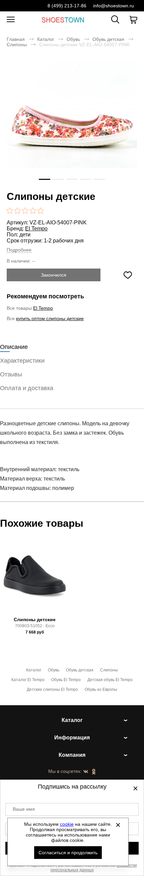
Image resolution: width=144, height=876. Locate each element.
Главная (16, 39)
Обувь (73, 39)
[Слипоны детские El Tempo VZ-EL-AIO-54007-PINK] (72, 125)
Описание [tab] (14, 347)
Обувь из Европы (101, 689)
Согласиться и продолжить (68, 852)
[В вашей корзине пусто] (133, 20)
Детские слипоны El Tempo (52, 689)
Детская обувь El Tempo (110, 679)
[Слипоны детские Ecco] (35, 579)
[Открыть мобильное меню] (11, 20)
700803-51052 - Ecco (35, 626)
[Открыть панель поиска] (115, 19)
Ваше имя (24, 809)
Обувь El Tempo (66, 679)
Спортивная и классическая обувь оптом (63, 19)
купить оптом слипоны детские (50, 318)
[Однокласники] (93, 772)
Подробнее (19, 249)
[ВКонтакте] (85, 772)
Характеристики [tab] (22, 360)
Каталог (45, 39)
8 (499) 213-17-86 (67, 5)
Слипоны (17, 44)
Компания (72, 755)
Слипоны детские (35, 619)
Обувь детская (108, 39)
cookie (67, 824)
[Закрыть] (118, 824)
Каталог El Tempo (28, 679)
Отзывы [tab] (11, 374)
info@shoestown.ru (113, 5)
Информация (72, 737)
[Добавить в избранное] (127, 275)
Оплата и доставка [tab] (26, 388)
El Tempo (36, 228)
